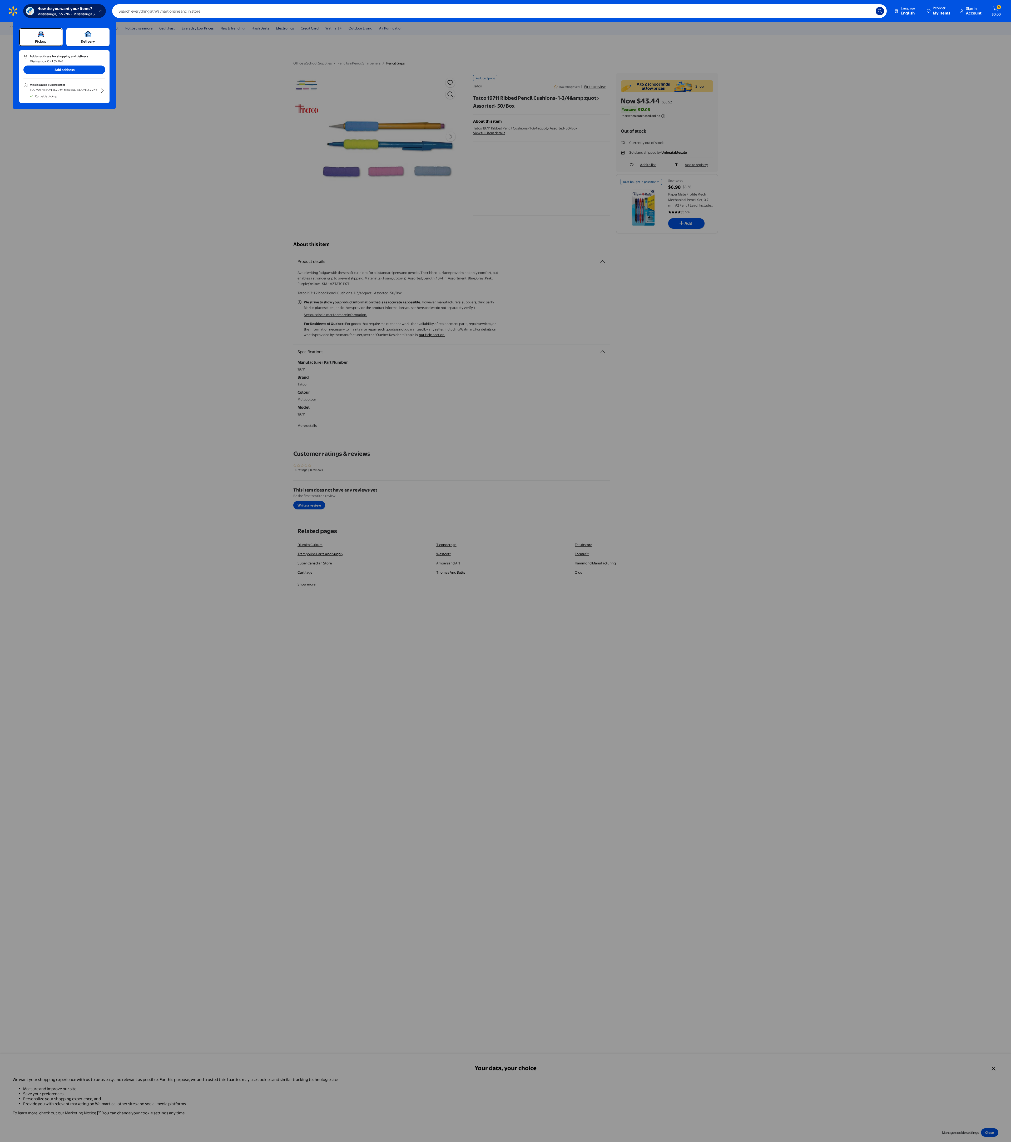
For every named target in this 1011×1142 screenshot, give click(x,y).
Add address (64, 70)
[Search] (880, 11)
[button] (938, 11)
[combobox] (499, 11)
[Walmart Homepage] (13, 11)
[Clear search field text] (867, 11)
